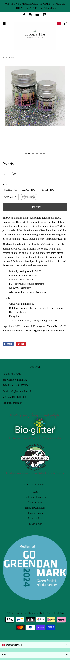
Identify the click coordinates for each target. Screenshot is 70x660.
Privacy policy (35, 523)
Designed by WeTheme (55, 613)
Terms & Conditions (35, 507)
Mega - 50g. (10, 197)
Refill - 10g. (47, 190)
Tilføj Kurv (35, 206)
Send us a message (12, 402)
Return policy (35, 518)
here (65, 330)
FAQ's (35, 491)
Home (5, 57)
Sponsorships (35, 502)
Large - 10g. (28, 190)
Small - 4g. (10, 190)
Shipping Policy (35, 513)
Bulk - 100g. (28, 197)
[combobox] (35, 645)
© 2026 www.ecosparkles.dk (17, 613)
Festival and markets (35, 497)
